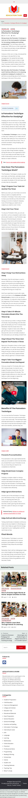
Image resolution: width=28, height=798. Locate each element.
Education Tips (5, 28)
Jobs (5, 732)
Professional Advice (9, 749)
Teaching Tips (8, 768)
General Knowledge (9, 721)
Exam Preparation (9, 716)
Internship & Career (9, 730)
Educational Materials (16, 588)
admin (13, 35)
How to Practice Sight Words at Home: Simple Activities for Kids (13, 594)
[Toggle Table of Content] (15, 108)
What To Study (8, 771)
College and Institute (10, 708)
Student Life (7, 762)
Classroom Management (11, 705)
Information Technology (11, 727)
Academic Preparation (10, 700)
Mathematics (7, 741)
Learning (12, 28)
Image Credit (5, 451)
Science (6, 760)
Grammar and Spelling (10, 724)
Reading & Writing (9, 754)
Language (7, 735)
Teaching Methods (6, 620)
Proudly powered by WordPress (10, 783)
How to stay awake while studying (15, 162)
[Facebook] (4, 662)
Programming (8, 751)
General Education (9, 719)
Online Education (8, 743)
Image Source (5, 103)
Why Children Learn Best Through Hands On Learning (12, 624)
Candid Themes (16, 785)
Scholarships (7, 757)
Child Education (5, 588)
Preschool (6, 746)
